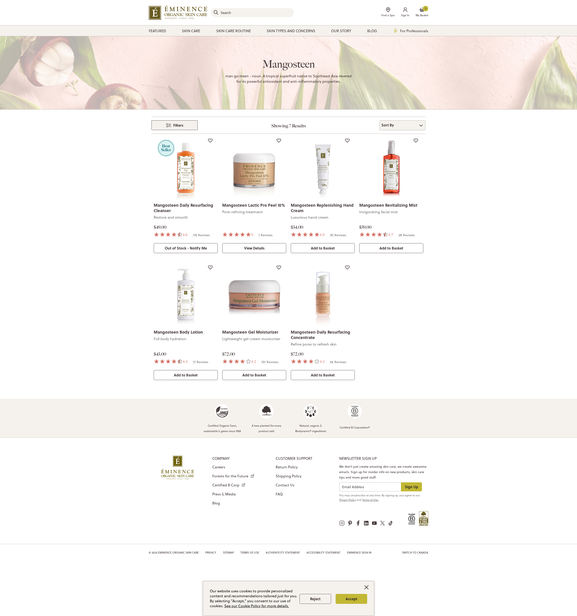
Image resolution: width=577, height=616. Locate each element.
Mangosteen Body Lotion (178, 332)
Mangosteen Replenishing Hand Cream (322, 207)
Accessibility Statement (323, 552)
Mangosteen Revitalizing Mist (388, 205)
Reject (315, 598)
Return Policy (287, 467)
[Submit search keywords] (216, 12)
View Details (254, 248)
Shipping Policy (289, 476)
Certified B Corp (225, 485)
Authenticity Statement (283, 552)
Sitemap (228, 552)
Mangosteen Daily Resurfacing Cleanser (183, 207)
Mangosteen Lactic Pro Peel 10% (253, 205)
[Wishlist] (210, 140)
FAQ (279, 494)
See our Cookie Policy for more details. (256, 605)
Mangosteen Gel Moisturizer (250, 332)
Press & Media (224, 494)
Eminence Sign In (359, 552)
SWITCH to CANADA (415, 552)
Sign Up (411, 486)
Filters (178, 125)
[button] (405, 12)
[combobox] (252, 12)
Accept (351, 598)
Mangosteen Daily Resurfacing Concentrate (320, 334)
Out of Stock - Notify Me (186, 248)
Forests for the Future (230, 476)
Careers (218, 467)
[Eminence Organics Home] (178, 12)
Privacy (210, 552)
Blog (216, 503)
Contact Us (285, 485)
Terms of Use (249, 552)
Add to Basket (323, 248)
